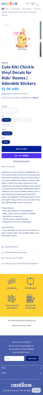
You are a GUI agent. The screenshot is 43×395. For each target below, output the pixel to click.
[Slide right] (39, 41)
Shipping (5, 93)
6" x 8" (27, 120)
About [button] (4, 368)
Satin (6, 142)
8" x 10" (7, 125)
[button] (28, 3)
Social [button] (4, 373)
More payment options (21, 161)
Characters (15, 9)
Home (6, 9)
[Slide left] (4, 41)
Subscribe (32, 358)
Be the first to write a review (21, 325)
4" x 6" (17, 120)
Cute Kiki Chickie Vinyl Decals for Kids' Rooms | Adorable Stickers (21, 12)
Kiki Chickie (26, 9)
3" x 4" (6, 120)
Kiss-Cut (7, 133)
